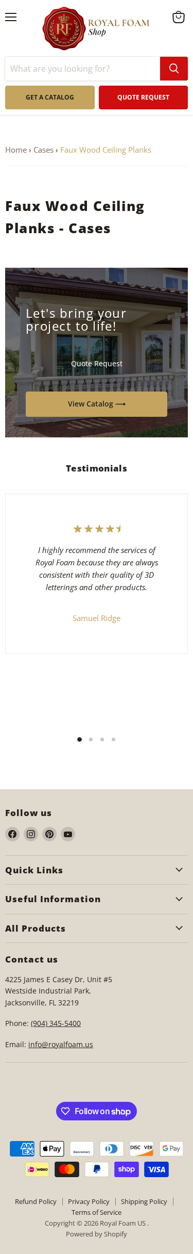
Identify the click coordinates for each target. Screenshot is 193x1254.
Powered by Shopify (96, 1234)
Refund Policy (36, 1201)
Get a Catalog (50, 97)
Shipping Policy (144, 1201)
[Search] (174, 68)
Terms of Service (96, 1212)
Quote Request (96, 363)
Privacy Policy (89, 1201)
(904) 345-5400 (56, 1023)
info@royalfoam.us (60, 1044)
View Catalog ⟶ (97, 404)
